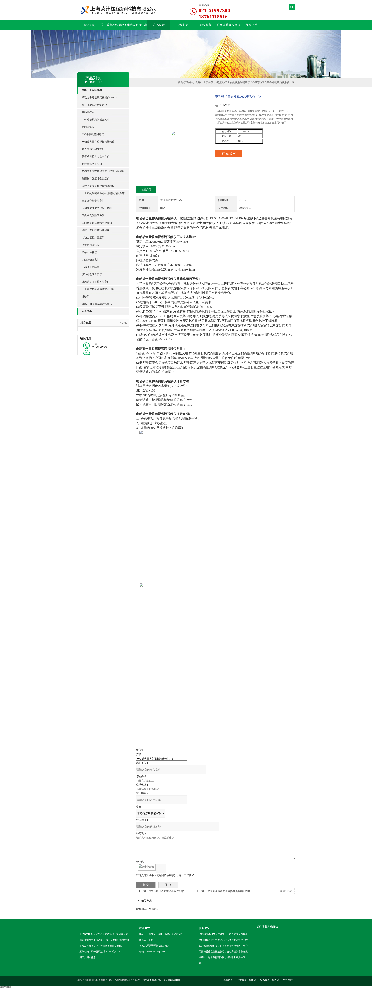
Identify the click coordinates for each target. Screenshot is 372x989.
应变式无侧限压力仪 (93, 215)
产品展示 (159, 25)
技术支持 (182, 25)
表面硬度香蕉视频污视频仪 (97, 222)
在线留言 (205, 25)
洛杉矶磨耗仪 (89, 252)
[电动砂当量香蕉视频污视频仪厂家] (173, 125)
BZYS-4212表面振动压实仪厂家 (166, 891)
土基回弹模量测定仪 (93, 200)
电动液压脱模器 (90, 267)
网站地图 (5, 987)
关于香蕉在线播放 (112, 25)
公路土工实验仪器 (206, 82)
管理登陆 (288, 980)
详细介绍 (146, 189)
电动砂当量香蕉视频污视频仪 (98, 141)
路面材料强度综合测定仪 (95, 178)
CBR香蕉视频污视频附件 (96, 119)
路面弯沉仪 (88, 126)
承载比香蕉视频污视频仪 (95, 230)
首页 (180, 82)
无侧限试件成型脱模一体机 (97, 208)
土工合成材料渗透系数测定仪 (98, 289)
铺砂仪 (85, 296)
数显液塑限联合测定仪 (94, 104)
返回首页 (228, 980)
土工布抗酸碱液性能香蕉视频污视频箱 (103, 193)
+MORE (122, 322)
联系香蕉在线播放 (228, 25)
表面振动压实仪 (90, 259)
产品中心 (189, 82)
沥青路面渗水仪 (90, 244)
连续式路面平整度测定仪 (95, 281)
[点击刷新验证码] (147, 867)
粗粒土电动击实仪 (92, 163)
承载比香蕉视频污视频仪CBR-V (99, 97)
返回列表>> (286, 891)
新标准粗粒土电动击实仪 (95, 156)
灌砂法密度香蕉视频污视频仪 (98, 185)
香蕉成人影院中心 (135, 25)
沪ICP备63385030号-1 (154, 980)
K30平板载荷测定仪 (93, 134)
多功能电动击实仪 (92, 274)
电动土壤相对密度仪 (93, 237)
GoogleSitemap (173, 980)
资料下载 (252, 25)
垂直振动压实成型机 (93, 149)
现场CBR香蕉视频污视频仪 (97, 303)
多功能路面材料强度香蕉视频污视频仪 (103, 171)
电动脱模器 (88, 112)
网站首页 (89, 25)
